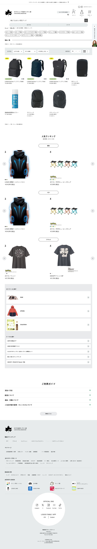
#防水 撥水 (39, 35)
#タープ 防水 (18, 32)
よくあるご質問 (64, 460)
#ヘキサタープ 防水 (64, 32)
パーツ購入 (46, 460)
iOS (45, 517)
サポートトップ (9, 460)
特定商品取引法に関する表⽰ (31, 463)
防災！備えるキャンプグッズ (14, 357)
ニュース (42, 463)
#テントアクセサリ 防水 (31, 32)
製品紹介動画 (26, 460)
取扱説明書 (18, 460)
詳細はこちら (48, 413)
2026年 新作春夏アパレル (13, 346)
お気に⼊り (20, 451)
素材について (68, 475)
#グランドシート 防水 (27, 35)
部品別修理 (39, 460)
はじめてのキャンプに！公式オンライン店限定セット (19, 351)
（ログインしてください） (54, 441)
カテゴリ (29, 25)
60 (79, 51)
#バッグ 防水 (43, 32)
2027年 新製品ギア (11, 341)
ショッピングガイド (11, 463)
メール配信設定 (45, 451)
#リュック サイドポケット (12, 35)
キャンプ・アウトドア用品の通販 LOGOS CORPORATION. (48, 541)
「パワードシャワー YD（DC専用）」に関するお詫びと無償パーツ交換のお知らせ (47, 2)
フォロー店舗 (28, 451)
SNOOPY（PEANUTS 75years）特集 (16, 362)
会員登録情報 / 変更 (11, 451)
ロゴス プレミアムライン (37, 441)
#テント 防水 (9, 32)
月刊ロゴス (23, 475)
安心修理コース (55, 460)
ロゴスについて (15, 475)
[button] (4, 164)
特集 (29, 475)
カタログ (33, 460)
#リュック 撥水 (53, 32)
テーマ (68, 25)
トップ (7, 475)
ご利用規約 (20, 463)
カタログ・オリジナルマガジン (55, 475)
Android (52, 517)
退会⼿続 (53, 451)
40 (76, 51)
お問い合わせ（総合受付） (76, 460)
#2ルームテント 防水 (77, 32)
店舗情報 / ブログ (36, 475)
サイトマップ (49, 463)
